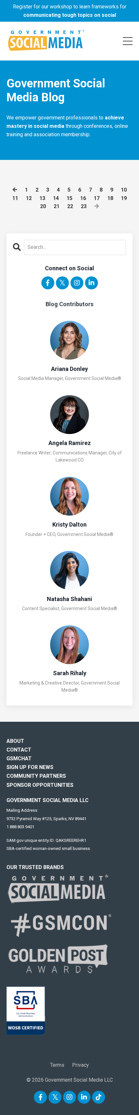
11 (15, 198)
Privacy (80, 1065)
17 (97, 198)
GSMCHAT (19, 758)
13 (42, 198)
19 (124, 198)
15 (69, 198)
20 (43, 206)
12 (29, 198)
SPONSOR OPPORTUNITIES (39, 785)
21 (56, 206)
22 (70, 206)
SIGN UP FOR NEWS (29, 767)
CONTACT (18, 750)
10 (124, 190)
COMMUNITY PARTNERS (36, 776)
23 (84, 206)
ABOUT (15, 741)
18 (110, 198)
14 (56, 198)
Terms (57, 1065)
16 (83, 198)
